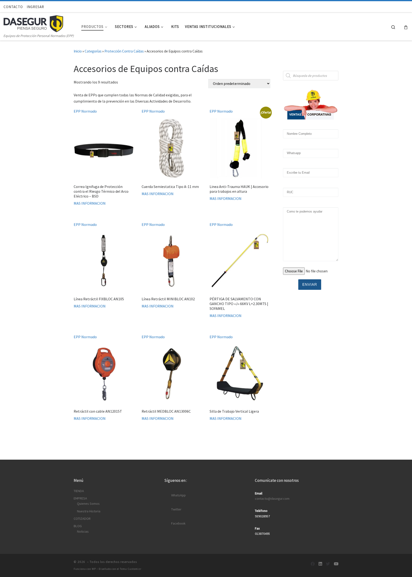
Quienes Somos (88, 503)
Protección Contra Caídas (124, 51)
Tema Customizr (130, 569)
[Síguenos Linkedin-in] (320, 564)
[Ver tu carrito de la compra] (406, 27)
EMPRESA (80, 498)
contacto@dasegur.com (272, 498)
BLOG (78, 526)
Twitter (176, 509)
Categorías (93, 51)
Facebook (178, 523)
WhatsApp (178, 495)
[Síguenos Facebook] (313, 564)
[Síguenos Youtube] (336, 564)
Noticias (83, 531)
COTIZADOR (82, 518)
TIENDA (79, 491)
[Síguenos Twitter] (328, 564)
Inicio (78, 51)
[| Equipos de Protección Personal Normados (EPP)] (33, 22)
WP (94, 569)
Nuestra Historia (88, 511)
